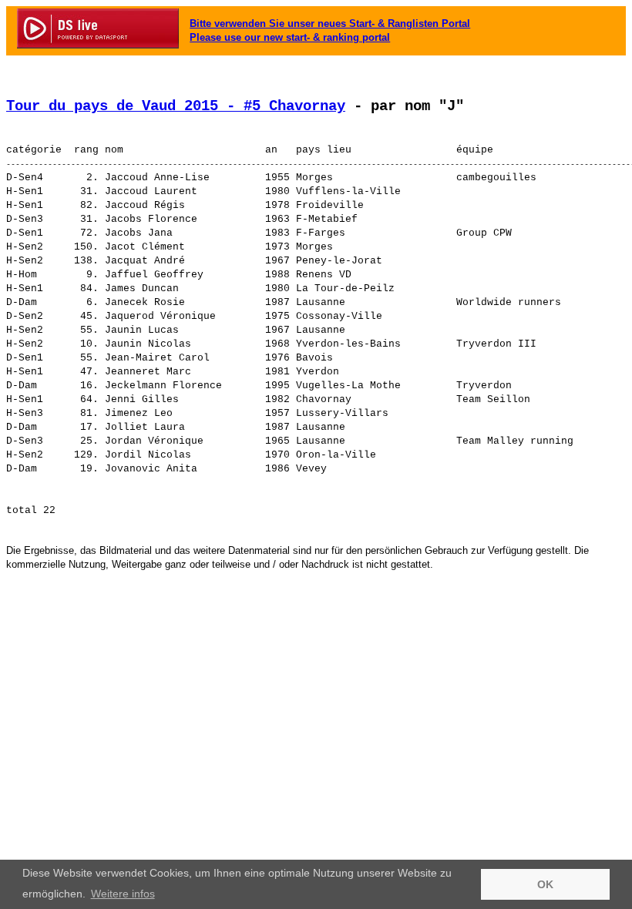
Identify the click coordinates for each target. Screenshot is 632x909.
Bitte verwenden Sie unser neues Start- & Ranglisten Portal (330, 23)
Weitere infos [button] (123, 893)
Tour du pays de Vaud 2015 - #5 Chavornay (175, 106)
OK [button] (545, 884)
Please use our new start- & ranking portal (290, 37)
